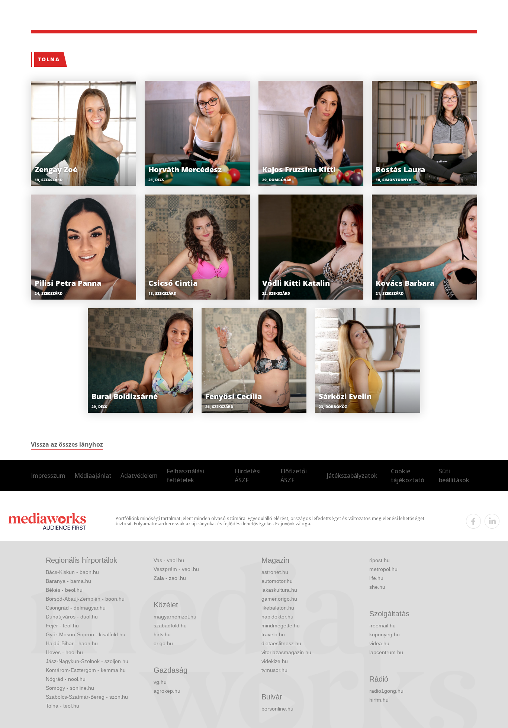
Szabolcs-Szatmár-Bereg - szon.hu (87, 697)
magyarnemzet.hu (175, 617)
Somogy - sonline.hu (70, 688)
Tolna (49, 59)
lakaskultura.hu (279, 590)
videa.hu (379, 643)
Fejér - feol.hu (62, 626)
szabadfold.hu (170, 626)
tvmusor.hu (274, 670)
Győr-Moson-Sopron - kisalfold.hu (85, 634)
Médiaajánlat (93, 475)
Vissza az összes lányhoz (67, 444)
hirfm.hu (379, 700)
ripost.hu (379, 560)
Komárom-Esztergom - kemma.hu (86, 670)
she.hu (377, 587)
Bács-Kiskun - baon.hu (72, 572)
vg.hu (160, 682)
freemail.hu (382, 626)
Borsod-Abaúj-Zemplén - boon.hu (85, 599)
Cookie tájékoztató (407, 475)
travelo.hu (273, 634)
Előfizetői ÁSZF (293, 475)
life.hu (376, 578)
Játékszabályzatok (352, 475)
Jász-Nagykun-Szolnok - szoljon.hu (87, 661)
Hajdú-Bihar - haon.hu (72, 643)
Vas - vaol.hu (169, 560)
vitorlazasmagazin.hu (286, 652)
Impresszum (48, 475)
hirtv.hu (162, 634)
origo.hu (163, 643)
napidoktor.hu (277, 617)
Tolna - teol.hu (62, 706)
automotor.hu (277, 581)
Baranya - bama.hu (68, 581)
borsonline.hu (277, 709)
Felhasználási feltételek (185, 475)
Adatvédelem (139, 475)
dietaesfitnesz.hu (281, 643)
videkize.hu (274, 661)
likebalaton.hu (277, 608)
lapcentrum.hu (386, 652)
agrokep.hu (167, 691)
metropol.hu (383, 569)
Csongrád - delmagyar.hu (76, 608)
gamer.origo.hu (279, 599)
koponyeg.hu (384, 634)
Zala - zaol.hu (170, 578)
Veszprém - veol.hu (176, 569)
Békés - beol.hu (64, 590)
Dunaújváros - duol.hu (72, 617)
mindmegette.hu (280, 626)
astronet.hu (274, 572)
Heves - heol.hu (64, 652)
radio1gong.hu (386, 691)
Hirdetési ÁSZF (248, 475)
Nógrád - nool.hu (66, 679)
